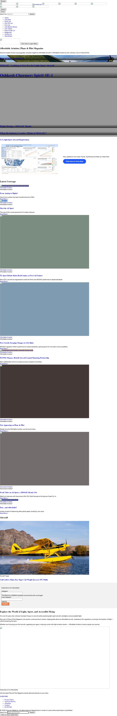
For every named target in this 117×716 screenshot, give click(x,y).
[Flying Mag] (24, 4)
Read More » (4, 199)
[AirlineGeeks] (50, 4)
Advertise (8, 703)
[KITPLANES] (83, 4)
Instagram (4, 591)
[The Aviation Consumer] (99, 4)
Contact (7, 705)
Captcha (4, 601)
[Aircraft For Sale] (66, 4)
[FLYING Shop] (40, 7)
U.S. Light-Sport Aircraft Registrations (14, 139)
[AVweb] (37, 4)
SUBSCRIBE (4, 696)
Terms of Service (10, 701)
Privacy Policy (9, 700)
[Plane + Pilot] (8, 4)
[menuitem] (61, 18)
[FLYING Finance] (8, 7)
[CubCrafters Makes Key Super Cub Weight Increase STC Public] (58, 548)
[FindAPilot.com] (24, 7)
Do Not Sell (8, 707)
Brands (3, 1)
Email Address (6, 597)
